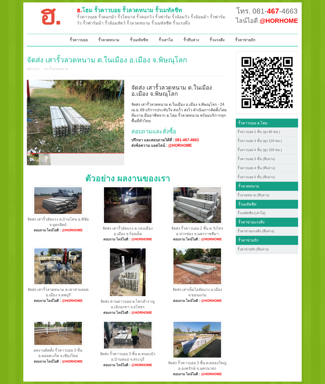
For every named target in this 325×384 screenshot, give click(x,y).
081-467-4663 (187, 140)
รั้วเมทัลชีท (139, 40)
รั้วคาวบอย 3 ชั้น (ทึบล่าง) (256, 159)
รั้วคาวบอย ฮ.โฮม (253, 123)
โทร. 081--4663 (267, 11)
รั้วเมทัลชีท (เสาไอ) (251, 213)
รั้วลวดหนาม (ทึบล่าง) (253, 195)
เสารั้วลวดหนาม (56, 69)
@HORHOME (180, 145)
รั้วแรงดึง (217, 40)
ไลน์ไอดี (267, 20)
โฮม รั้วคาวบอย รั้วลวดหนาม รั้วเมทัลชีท (129, 10)
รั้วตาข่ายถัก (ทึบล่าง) (253, 249)
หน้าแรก (33, 69)
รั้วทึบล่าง (191, 40)
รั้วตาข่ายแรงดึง (251, 222)
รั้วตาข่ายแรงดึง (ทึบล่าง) (255, 231)
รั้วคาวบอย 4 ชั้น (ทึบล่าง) (256, 168)
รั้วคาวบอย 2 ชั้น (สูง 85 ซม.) (258, 132)
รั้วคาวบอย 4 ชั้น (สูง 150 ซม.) (259, 150)
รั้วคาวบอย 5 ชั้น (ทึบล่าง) (256, 177)
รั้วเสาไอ (166, 40)
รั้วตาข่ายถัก (245, 40)
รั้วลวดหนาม (108, 40)
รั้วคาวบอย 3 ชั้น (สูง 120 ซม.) (259, 141)
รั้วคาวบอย (79, 40)
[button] (267, 82)
